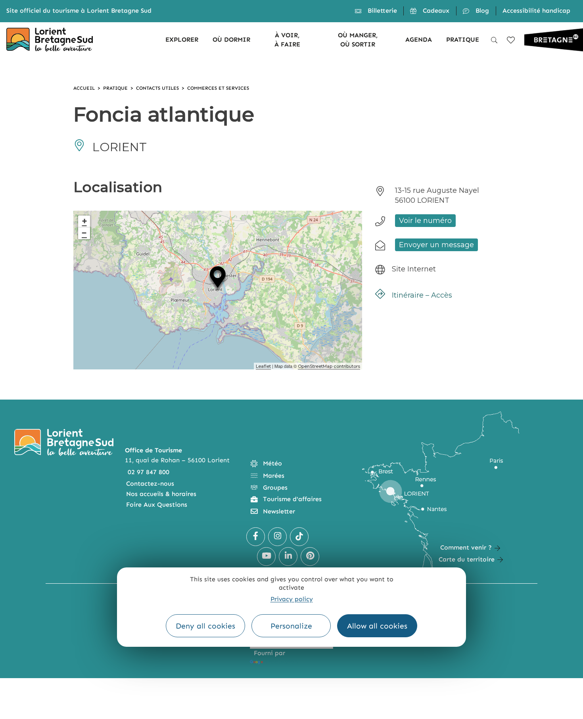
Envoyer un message (436, 244)
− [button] (84, 233)
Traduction (281, 661)
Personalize (291, 626)
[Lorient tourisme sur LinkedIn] (288, 556)
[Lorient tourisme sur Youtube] (266, 556)
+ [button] (84, 221)
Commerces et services (218, 88)
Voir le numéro (425, 220)
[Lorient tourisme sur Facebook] (255, 536)
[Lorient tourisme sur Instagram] (277, 536)
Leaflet (263, 366)
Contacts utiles (157, 88)
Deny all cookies (205, 626)
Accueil (84, 88)
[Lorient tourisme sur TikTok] (299, 536)
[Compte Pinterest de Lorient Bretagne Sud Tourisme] (310, 556)
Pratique (115, 88)
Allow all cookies (377, 626)
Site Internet (414, 269)
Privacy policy (291, 599)
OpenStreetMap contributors (329, 366)
